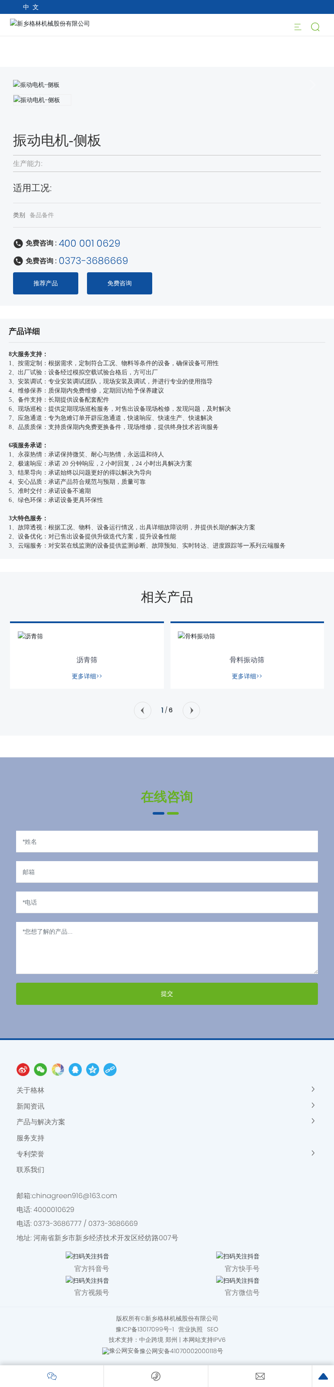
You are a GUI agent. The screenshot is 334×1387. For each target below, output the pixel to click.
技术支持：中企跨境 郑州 (143, 1339)
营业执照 (190, 1329)
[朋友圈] (57, 1069)
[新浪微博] (23, 1069)
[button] (142, 710)
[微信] (40, 1069)
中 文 (31, 7)
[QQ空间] (92, 1069)
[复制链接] (110, 1069)
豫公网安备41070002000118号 (181, 1351)
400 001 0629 (89, 243)
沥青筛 (87, 660)
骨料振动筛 (247, 660)
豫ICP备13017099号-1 (145, 1329)
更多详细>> (87, 676)
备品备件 (42, 215)
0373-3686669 (93, 260)
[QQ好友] (75, 1069)
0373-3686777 (57, 1223)
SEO (212, 1329)
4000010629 (53, 1210)
